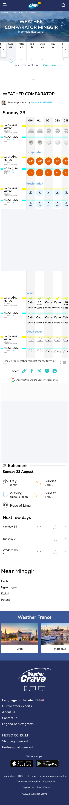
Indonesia (14, 12)
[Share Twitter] (39, 371)
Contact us (9, 718)
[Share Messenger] (47, 371)
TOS (20, 776)
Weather (4, 12)
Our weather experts (17, 706)
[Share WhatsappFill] (54, 371)
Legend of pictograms (18, 724)
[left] (3, 50)
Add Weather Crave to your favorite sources (37, 379)
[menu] (5, 5)
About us (8, 712)
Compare (49, 65)
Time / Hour (31, 65)
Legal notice (8, 776)
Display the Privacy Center (36, 787)
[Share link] (24, 371)
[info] (13, 140)
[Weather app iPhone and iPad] (21, 764)
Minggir (33, 12)
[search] (63, 5)
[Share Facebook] (32, 371)
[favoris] (62, 24)
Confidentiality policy (28, 781)
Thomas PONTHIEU (41, 102)
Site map (31, 776)
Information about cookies (53, 776)
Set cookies (49, 781)
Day (16, 65)
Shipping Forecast (15, 741)
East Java (24, 12)
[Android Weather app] (47, 764)
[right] (65, 50)
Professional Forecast (17, 747)
